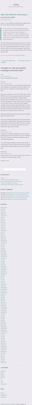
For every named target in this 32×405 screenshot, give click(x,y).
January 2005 (3, 325)
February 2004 (3, 343)
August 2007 (3, 274)
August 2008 (3, 258)
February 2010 (3, 237)
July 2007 (3, 276)
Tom (2, 81)
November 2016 (4, 215)
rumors (7, 23)
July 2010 (3, 232)
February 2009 (3, 251)
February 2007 (3, 284)
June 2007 (3, 277)
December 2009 (4, 240)
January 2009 (3, 253)
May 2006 (3, 299)
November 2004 (4, 328)
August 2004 (3, 333)
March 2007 (3, 282)
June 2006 (3, 297)
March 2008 (3, 264)
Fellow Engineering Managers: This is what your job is (11, 181)
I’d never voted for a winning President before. (10, 179)
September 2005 (4, 312)
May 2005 (3, 318)
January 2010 (3, 238)
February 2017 (3, 214)
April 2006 (3, 300)
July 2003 (3, 354)
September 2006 (4, 292)
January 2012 (3, 224)
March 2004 (3, 341)
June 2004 (3, 336)
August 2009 (3, 243)
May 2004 (3, 338)
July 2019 (3, 210)
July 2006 (3, 295)
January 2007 (3, 286)
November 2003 (4, 348)
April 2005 (3, 320)
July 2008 (3, 259)
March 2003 (3, 361)
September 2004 (4, 331)
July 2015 (3, 217)
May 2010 (3, 233)
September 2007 (4, 273)
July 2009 (3, 245)
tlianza (9, 19)
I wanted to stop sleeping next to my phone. (9, 183)
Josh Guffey (3, 196)
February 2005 (3, 323)
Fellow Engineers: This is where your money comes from (12, 184)
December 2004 (4, 326)
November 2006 (4, 289)
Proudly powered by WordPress (8, 404)
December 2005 (4, 307)
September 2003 (4, 351)
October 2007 (3, 271)
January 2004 (3, 344)
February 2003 (3, 362)
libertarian (3, 377)
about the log (3, 371)
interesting (12, 55)
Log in (2, 392)
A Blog (16, 5)
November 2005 (4, 308)
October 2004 (3, 330)
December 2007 (4, 268)
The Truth (2, 178)
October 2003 (3, 349)
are (4, 23)
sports (2, 380)
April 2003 (3, 359)
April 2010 (3, 235)
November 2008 (4, 256)
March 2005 (3, 322)
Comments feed (4, 395)
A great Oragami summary (24, 60)
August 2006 (3, 294)
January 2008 (3, 266)
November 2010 (4, 230)
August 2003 (3, 353)
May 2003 (3, 357)
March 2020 (3, 209)
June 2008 (3, 261)
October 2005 (3, 310)
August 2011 (3, 225)
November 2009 (4, 241)
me (1, 379)
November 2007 (4, 269)
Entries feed (3, 394)
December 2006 (4, 287)
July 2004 (3, 335)
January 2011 (3, 228)
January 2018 (3, 212)
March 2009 (3, 250)
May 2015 (3, 219)
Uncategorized (3, 384)
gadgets (2, 374)
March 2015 (3, 220)
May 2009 (3, 246)
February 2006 (3, 304)
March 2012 (3, 222)
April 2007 (3, 281)
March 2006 (3, 302)
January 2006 (3, 305)
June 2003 (3, 356)
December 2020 (4, 207)
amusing (2, 372)
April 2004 (3, 339)
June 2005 (3, 317)
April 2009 (3, 248)
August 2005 (3, 313)
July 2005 (3, 315)
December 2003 (4, 346)
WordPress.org (3, 397)
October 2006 (3, 290)
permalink (23, 55)
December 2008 (4, 255)
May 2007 (3, 279)
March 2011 (3, 227)
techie (2, 382)
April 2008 (3, 263)
